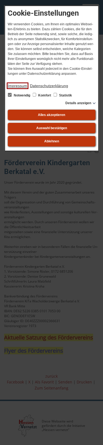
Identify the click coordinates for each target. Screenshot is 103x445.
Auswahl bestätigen (51, 128)
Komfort (44, 95)
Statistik (65, 95)
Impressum (17, 86)
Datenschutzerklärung (49, 86)
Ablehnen (51, 141)
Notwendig (22, 95)
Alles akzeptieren (51, 115)
